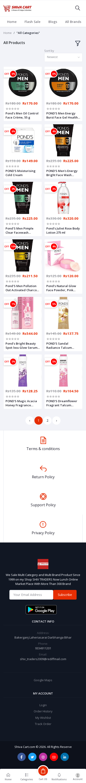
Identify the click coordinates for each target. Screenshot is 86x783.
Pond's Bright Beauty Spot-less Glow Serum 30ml (21, 345)
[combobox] (63, 57)
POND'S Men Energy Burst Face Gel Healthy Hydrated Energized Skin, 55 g (62, 115)
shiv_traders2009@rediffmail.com (43, 659)
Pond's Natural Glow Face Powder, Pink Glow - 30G (61, 288)
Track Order (43, 724)
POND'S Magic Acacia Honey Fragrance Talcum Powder (21, 403)
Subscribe (65, 594)
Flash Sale (32, 21)
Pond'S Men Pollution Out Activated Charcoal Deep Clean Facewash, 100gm (22, 288)
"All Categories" (28, 33)
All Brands (73, 21)
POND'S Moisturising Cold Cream (21, 173)
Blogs (52, 21)
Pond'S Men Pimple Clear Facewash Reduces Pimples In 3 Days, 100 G (21, 230)
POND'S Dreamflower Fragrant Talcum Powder (61, 403)
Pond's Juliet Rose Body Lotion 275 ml (63, 230)
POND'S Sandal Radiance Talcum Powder (59, 345)
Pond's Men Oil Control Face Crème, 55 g (22, 115)
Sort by (49, 51)
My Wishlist (43, 718)
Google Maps (43, 680)
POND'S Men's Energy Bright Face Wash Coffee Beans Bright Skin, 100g (62, 173)
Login (43, 705)
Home (12, 21)
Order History (43, 711)
